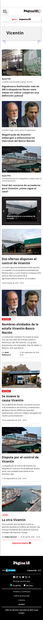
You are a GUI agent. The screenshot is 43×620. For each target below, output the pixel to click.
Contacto (21, 600)
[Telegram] (29, 577)
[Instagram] (17, 577)
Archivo (21, 604)
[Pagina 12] (32, 11)
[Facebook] (14, 577)
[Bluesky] (23, 577)
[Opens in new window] (16, 585)
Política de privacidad (21, 596)
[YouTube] (26, 577)
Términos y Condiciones (22, 591)
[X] (20, 577)
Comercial (32, 570)
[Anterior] (4, 210)
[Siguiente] (39, 210)
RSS (39, 570)
